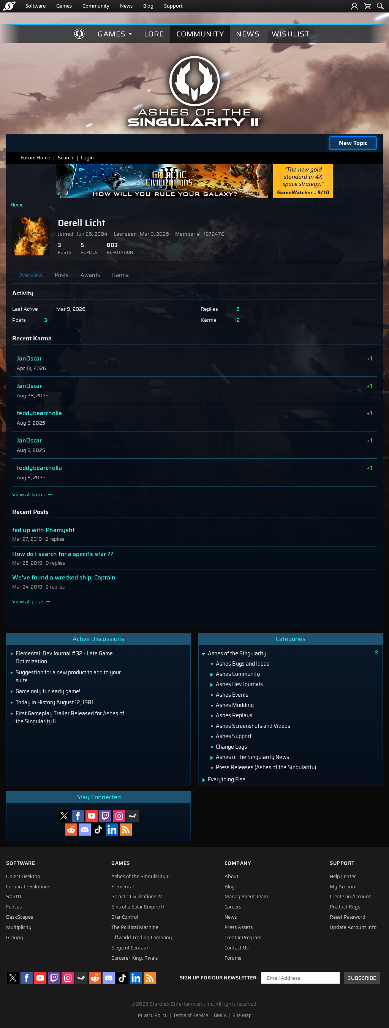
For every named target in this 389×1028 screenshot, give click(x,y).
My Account (343, 887)
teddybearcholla (39, 413)
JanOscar (29, 358)
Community (95, 5)
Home (17, 204)
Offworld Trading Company (141, 937)
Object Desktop (23, 876)
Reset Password (347, 917)
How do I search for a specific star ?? (63, 554)
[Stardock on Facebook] (78, 816)
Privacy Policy (153, 1015)
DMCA (220, 1015)
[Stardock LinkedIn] (112, 829)
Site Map (241, 1015)
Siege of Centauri (130, 948)
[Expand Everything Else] (203, 780)
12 (237, 320)
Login (87, 158)
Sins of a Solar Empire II (137, 907)
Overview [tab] (30, 275)
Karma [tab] (120, 275)
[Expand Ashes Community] (211, 675)
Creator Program (243, 937)
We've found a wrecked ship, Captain (63, 577)
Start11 (13, 896)
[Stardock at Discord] (85, 829)
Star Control (124, 917)
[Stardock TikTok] (98, 829)
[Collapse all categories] (376, 652)
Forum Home (35, 158)
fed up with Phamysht (43, 530)
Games (64, 5)
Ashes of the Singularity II (140, 876)
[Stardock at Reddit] (71, 829)
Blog (148, 5)
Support (173, 5)
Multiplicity (19, 927)
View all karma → (32, 495)
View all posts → (31, 602)
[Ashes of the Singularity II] (195, 91)
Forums (233, 958)
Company (238, 863)
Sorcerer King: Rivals (134, 958)
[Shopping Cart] (367, 6)
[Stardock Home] (9, 6)
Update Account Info (353, 927)
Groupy (14, 937)
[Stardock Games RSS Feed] (126, 829)
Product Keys (345, 907)
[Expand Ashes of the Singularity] (203, 654)
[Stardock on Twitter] (64, 816)
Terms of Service (190, 1015)
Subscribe (362, 978)
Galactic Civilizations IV (136, 896)
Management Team (246, 896)
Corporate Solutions (28, 887)
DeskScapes (19, 917)
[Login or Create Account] (354, 6)
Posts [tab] (61, 275)
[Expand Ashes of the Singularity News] (211, 758)
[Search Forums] (380, 6)
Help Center (343, 876)
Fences (14, 907)
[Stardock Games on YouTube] (91, 816)
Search (65, 158)
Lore (154, 34)
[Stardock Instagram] (119, 816)
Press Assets (239, 927)
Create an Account (350, 896)
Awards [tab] (90, 275)
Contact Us (236, 948)
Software (35, 5)
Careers (233, 907)
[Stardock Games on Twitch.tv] (105, 816)
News (126, 5)
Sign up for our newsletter (218, 978)
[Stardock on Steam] (132, 816)
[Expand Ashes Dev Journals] (211, 685)
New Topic (353, 143)
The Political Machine (134, 927)
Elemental (122, 887)
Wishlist (291, 34)
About (232, 876)
